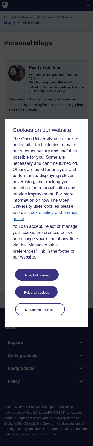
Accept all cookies (37, 275)
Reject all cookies (36, 292)
